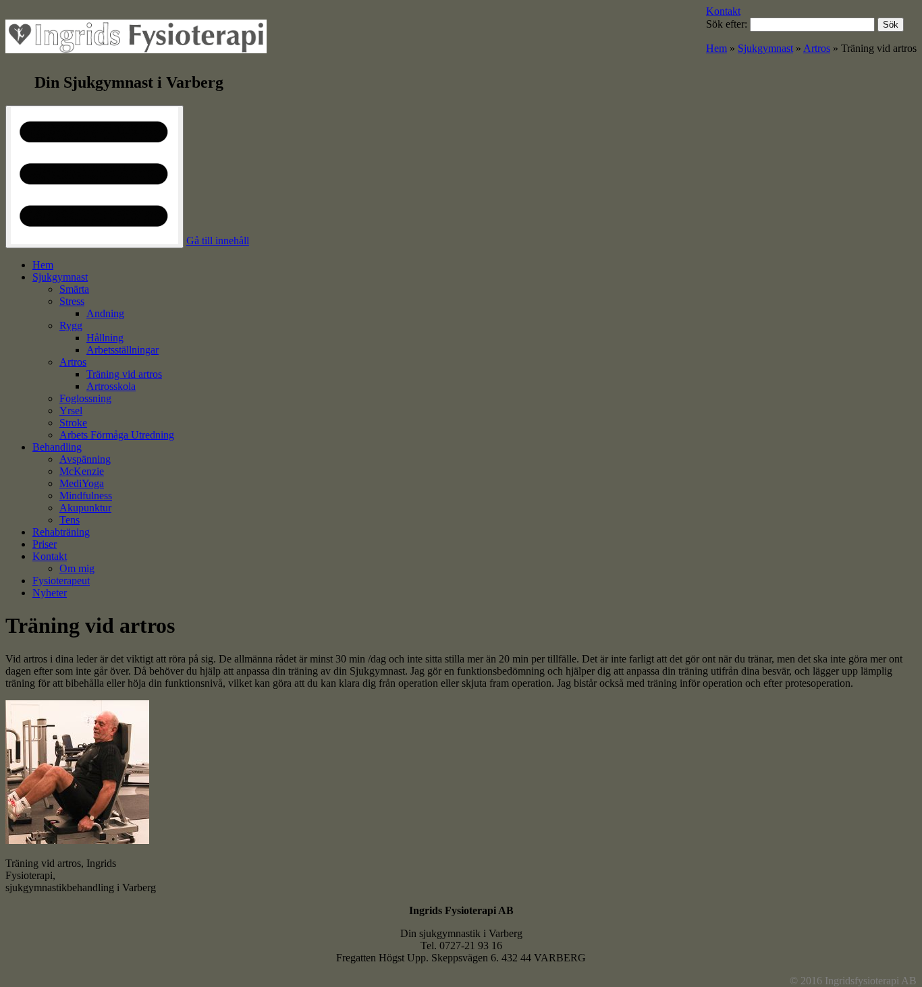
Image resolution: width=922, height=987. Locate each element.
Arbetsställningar (122, 350)
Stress (71, 301)
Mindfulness (85, 495)
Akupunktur (85, 507)
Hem (716, 48)
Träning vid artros (124, 374)
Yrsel (70, 410)
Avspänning (85, 459)
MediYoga (81, 483)
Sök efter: (726, 24)
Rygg (70, 325)
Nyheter (49, 592)
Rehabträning (61, 532)
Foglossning (85, 398)
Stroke (73, 422)
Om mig (76, 568)
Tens (69, 520)
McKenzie (81, 471)
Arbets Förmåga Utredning (116, 435)
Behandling (57, 447)
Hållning (105, 337)
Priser (44, 544)
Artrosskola (111, 386)
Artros (816, 48)
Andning (105, 313)
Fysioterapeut (61, 580)
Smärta (74, 289)
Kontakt (723, 11)
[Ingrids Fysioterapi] (136, 39)
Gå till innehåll (217, 240)
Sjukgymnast (765, 48)
